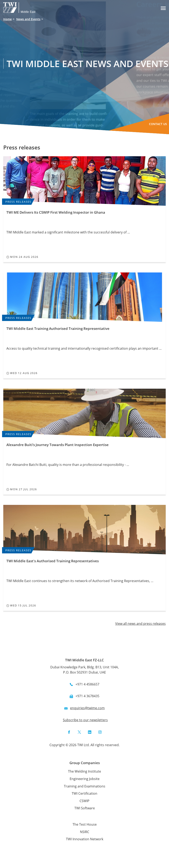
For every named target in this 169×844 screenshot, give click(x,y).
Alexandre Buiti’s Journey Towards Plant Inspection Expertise (57, 444)
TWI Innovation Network (84, 839)
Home (7, 19)
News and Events (28, 19)
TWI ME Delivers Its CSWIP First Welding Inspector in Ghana (55, 212)
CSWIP (84, 801)
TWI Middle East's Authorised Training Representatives (52, 561)
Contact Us (158, 124)
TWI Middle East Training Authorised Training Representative (57, 328)
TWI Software (84, 808)
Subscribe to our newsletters (85, 720)
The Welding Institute (84, 771)
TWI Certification (84, 793)
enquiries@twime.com (87, 708)
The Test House (85, 824)
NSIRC (84, 832)
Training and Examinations (84, 786)
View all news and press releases (140, 623)
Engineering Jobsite (85, 779)
